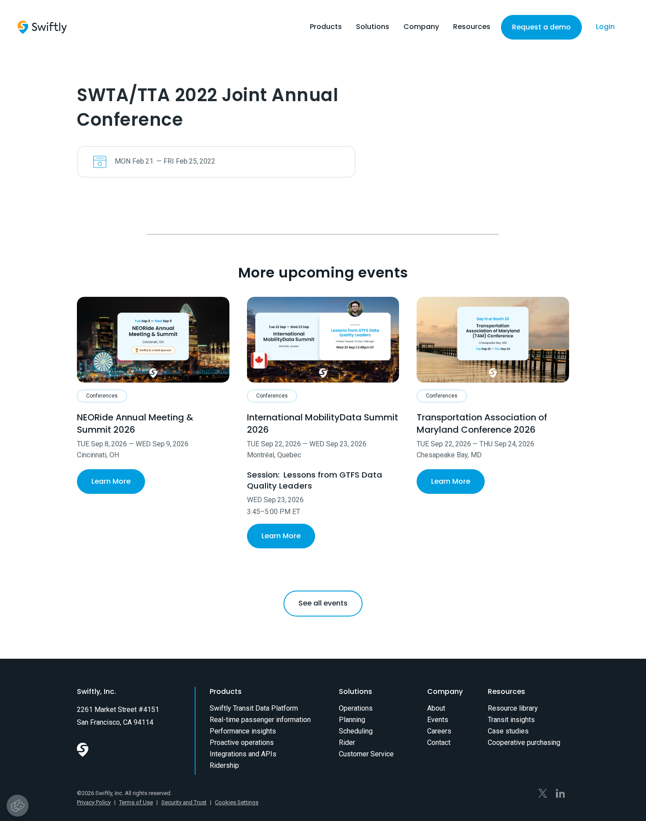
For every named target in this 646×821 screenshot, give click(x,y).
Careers (439, 731)
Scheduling (356, 731)
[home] (42, 27)
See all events (323, 603)
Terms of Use (136, 802)
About (436, 708)
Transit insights (511, 719)
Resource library (513, 708)
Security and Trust (184, 802)
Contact (438, 742)
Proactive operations (242, 742)
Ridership (224, 765)
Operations (356, 708)
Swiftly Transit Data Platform (254, 708)
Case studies (508, 731)
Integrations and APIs (243, 754)
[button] (326, 29)
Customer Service (366, 754)
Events (437, 719)
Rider (347, 742)
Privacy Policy (94, 802)
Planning (352, 719)
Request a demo (541, 27)
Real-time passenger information (260, 719)
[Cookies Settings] (18, 806)
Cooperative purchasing (524, 742)
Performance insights (243, 731)
